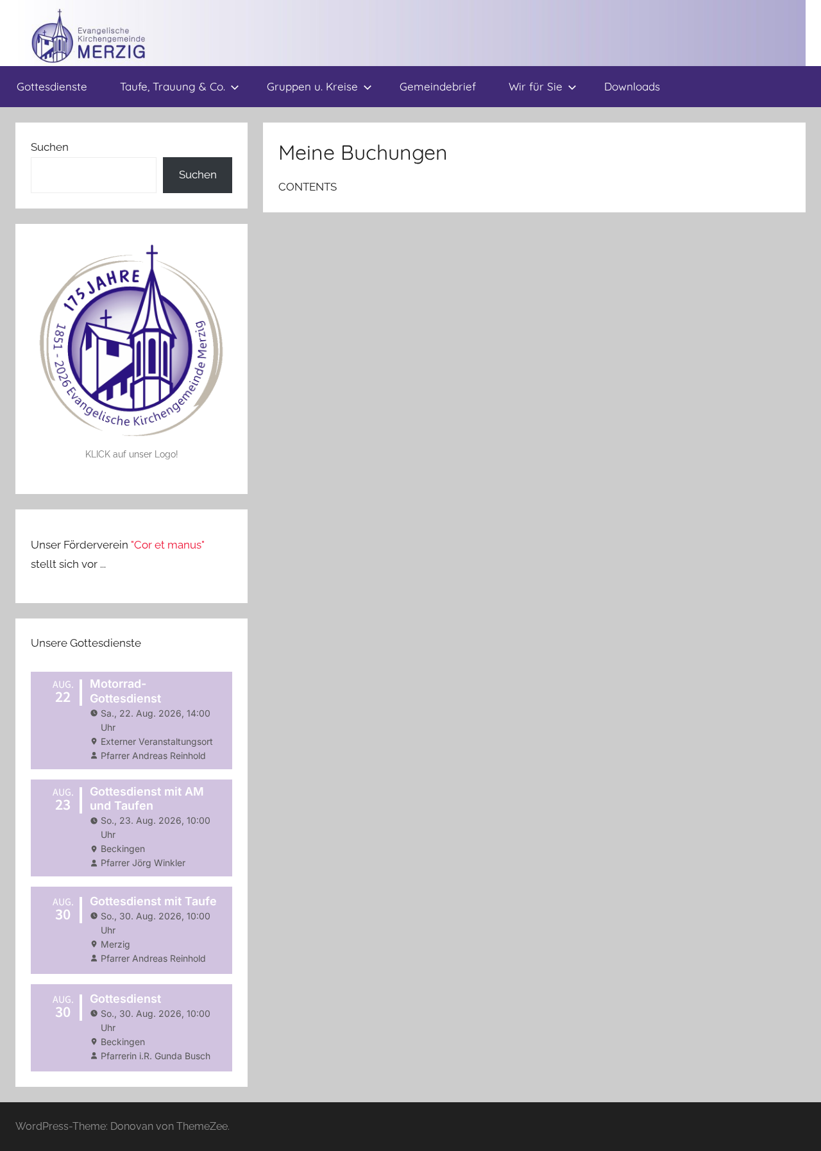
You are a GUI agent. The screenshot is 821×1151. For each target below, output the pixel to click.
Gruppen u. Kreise (312, 86)
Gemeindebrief (438, 86)
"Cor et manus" (168, 544)
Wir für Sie (536, 86)
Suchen (50, 147)
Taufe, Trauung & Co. (172, 86)
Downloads (632, 86)
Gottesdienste (52, 86)
